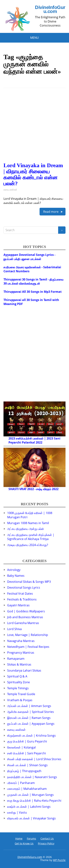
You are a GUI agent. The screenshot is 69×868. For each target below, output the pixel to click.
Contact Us (47, 838)
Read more (51, 212)
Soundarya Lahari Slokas (24, 670)
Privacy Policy (46, 843)
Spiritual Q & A (17, 676)
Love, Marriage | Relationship (27, 635)
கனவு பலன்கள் (10, 189)
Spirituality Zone (18, 682)
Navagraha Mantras (21, 641)
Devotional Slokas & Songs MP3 (29, 582)
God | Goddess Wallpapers (26, 611)
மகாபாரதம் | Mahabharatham (27, 789)
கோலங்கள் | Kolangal (21, 747)
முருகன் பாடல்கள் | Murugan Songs (30, 795)
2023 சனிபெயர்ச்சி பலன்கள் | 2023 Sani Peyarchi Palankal (34, 440)
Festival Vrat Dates (20, 594)
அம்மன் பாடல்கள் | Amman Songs (29, 706)
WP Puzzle (59, 860)
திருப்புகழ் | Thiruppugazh (24, 771)
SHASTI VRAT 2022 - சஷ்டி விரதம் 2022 (33, 489)
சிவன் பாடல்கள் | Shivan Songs (27, 765)
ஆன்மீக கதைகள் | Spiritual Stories (30, 712)
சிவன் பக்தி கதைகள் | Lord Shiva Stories (34, 759)
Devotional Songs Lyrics (23, 587)
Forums (31, 838)
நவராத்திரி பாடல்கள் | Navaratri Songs (32, 777)
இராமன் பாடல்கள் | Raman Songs (29, 718)
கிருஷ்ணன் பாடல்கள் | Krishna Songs (31, 736)
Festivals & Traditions (22, 599)
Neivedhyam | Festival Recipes (28, 647)
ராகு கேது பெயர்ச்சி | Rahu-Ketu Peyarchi (34, 801)
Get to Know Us (24, 843)
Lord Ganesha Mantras (23, 623)
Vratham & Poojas (19, 700)
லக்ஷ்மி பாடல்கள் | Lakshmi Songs (29, 807)
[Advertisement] (34, 128)
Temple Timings (18, 688)
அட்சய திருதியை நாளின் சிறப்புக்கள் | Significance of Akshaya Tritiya (30, 537)
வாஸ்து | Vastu (17, 812)
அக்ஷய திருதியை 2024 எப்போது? (27, 545)
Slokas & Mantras (19, 664)
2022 (39, 442)
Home (18, 838)
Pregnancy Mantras (20, 653)
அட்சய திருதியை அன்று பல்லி (25, 529)
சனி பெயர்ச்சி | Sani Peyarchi (26, 753)
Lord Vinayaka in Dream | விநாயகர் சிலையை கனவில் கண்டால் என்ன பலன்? (33, 174)
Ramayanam (15, 659)
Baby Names (15, 576)
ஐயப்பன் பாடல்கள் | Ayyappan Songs (30, 724)
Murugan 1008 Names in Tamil (28, 523)
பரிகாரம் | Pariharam (21, 783)
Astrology (13, 570)
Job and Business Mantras (25, 617)
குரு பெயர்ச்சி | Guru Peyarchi (27, 741)
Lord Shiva (14, 629)
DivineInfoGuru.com (50, 9)
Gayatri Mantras (18, 605)
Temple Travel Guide (21, 694)
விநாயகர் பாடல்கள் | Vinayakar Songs (31, 818)
